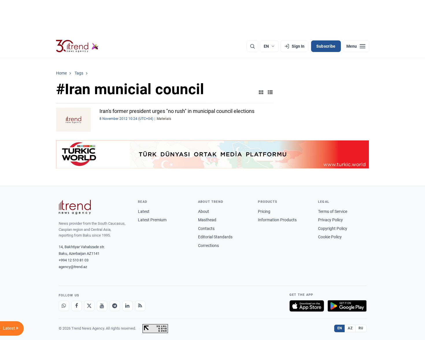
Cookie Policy (330, 237)
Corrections (208, 245)
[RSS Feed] (140, 306)
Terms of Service (332, 211)
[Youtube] (102, 306)
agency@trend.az (73, 267)
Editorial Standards (215, 237)
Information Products (277, 220)
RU (361, 328)
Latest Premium (152, 220)
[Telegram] (115, 306)
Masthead (207, 220)
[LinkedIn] (127, 306)
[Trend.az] (77, 46)
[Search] (252, 46)
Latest (143, 211)
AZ (350, 328)
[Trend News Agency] (75, 207)
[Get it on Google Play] (347, 306)
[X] (89, 306)
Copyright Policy (332, 228)
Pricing (264, 211)
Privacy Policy (330, 220)
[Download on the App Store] (306, 306)
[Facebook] (76, 306)
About (203, 211)
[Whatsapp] (64, 306)
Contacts (206, 228)
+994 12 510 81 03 (73, 260)
